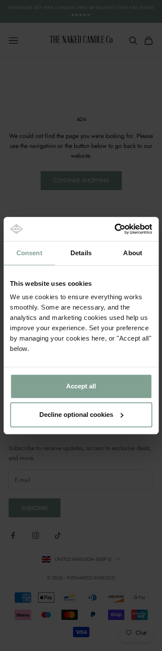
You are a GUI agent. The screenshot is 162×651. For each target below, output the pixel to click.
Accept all (81, 386)
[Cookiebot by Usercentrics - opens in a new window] (115, 229)
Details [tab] (81, 253)
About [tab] (132, 253)
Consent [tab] (29, 253)
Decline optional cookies (76, 414)
